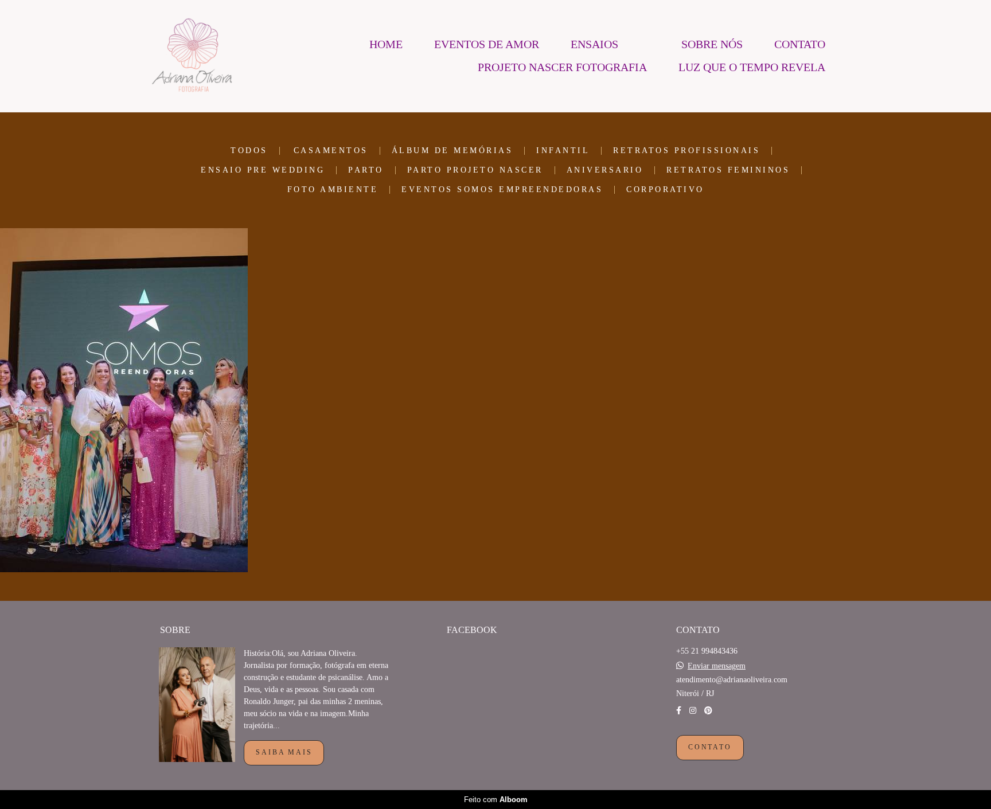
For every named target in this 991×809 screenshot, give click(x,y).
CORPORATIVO (665, 190)
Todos (249, 151)
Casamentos (331, 151)
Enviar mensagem (717, 666)
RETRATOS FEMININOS (728, 170)
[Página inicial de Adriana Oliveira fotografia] (192, 56)
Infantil (563, 151)
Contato (710, 747)
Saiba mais (284, 752)
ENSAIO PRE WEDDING (263, 170)
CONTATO (799, 44)
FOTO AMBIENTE (333, 190)
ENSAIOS (594, 44)
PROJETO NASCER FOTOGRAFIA (562, 67)
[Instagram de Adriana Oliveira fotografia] (692, 710)
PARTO (366, 170)
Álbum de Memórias (452, 151)
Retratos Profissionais (686, 151)
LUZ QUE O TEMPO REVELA (751, 67)
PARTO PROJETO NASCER (475, 170)
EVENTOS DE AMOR (486, 44)
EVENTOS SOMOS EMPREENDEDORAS (502, 190)
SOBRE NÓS (712, 44)
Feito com (496, 799)
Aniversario (605, 170)
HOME (386, 44)
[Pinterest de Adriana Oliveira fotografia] (708, 710)
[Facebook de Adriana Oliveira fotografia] (678, 710)
